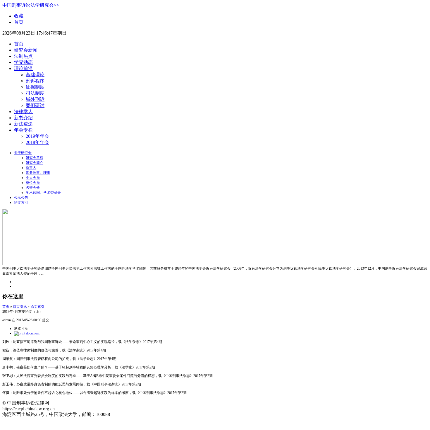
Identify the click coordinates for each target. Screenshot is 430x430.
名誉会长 (33, 188)
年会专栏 (23, 130)
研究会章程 (34, 158)
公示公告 (21, 198)
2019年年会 (37, 136)
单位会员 (33, 183)
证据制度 (35, 86)
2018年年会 (37, 142)
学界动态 (23, 62)
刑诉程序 (35, 80)
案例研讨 (35, 105)
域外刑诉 (35, 99)
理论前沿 (23, 68)
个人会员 (33, 178)
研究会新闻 (25, 49)
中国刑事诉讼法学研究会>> (30, 5)
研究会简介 (34, 163)
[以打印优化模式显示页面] (26, 333)
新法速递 (23, 123)
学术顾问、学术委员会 (43, 193)
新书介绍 (23, 117)
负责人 (31, 168)
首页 (18, 22)
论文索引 (21, 202)
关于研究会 (23, 153)
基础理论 (35, 74)
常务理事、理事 (38, 173)
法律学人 (23, 111)
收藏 (18, 15)
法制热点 (23, 56)
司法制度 (35, 93)
